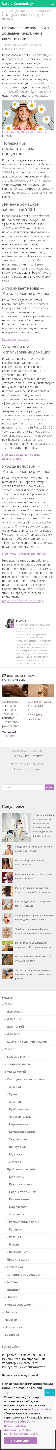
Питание (11, 1312)
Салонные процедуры (23, 1274)
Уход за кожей (15, 1072)
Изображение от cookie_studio (22, 132)
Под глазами (18, 1207)
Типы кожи (15, 1087)
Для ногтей (15, 1026)
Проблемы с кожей (21, 1169)
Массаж (12, 1282)
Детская (15, 1162)
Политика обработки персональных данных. (19, 1426)
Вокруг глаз (17, 1147)
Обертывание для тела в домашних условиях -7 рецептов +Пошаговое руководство (11, 714)
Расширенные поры (24, 1222)
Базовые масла (18, 1056)
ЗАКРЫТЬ (50, 1392)
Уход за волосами (18, 1304)
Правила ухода (18, 1259)
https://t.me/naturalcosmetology (23, 601)
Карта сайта (11, 1346)
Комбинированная (23, 1132)
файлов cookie (38, 1409)
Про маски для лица (15, 339)
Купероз (15, 1229)
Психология (13, 1327)
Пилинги (13, 1289)
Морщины (17, 1177)
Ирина (7, 44)
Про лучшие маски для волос (24, 554)
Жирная (15, 1102)
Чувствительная (21, 1117)
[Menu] (52, 3)
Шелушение (18, 1252)
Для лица (10, 11)
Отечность (17, 1214)
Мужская (15, 1154)
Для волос (14, 1011)
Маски (43, 11)
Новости (11, 1320)
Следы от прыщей (22, 1192)
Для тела (13, 1034)
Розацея (15, 1237)
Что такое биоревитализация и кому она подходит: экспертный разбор (33, 974)
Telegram (39, 589)
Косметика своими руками (27, 1041)
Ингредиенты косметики (26, 1079)
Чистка (12, 1297)
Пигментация (19, 1199)
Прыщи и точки (15, 15)
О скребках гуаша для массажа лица (39, 705)
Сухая (13, 1094)
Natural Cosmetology (17, 3)
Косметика (15, 1267)
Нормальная (18, 1124)
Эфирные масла (19, 1064)
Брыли (14, 1244)
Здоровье (28, 11)
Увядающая (18, 1139)
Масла (9, 1049)
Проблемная (18, 1109)
